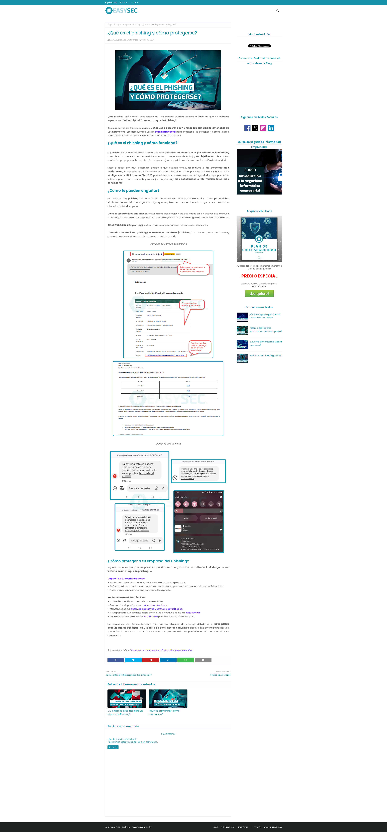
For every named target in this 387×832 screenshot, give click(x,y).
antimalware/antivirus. (155, 605)
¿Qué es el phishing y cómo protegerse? (164, 712)
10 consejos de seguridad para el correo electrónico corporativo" (161, 650)
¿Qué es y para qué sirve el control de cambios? (265, 316)
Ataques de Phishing (131, 24)
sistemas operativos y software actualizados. (156, 608)
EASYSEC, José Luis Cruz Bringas (123, 39)
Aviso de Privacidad (273, 827)
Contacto (134, 2)
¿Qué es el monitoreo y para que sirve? (266, 343)
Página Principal (114, 24)
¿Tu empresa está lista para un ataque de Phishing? (125, 712)
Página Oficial (228, 827)
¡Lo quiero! (259, 294)
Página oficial (110, 2)
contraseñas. (192, 612)
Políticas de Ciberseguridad (265, 355)
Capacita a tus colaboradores (126, 578)
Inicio (215, 827)
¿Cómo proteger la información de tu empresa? (266, 329)
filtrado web (150, 616)
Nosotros (123, 2)
